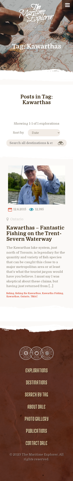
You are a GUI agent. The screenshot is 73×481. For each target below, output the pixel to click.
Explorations (36, 370)
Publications (36, 431)
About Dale (36, 407)
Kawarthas (12, 296)
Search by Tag (36, 394)
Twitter (36, 353)
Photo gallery (36, 419)
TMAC (34, 296)
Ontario (16, 219)
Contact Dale (36, 443)
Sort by (18, 132)
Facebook (26, 353)
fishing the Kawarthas (28, 293)
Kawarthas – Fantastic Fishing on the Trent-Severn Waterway (35, 233)
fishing (10, 293)
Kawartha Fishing (52, 293)
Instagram (47, 353)
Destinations (36, 382)
